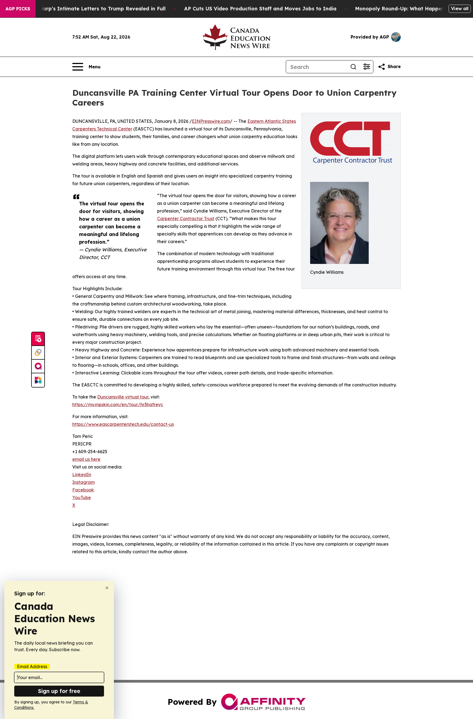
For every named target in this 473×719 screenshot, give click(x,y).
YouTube (81, 497)
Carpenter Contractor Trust (185, 218)
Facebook (83, 490)
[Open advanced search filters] (366, 66)
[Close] (106, 587)
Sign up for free (59, 691)
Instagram (83, 482)
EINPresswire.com (211, 121)
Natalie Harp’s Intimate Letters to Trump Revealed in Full (92, 8)
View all (459, 8)
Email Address (32, 666)
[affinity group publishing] (38, 366)
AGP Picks (17, 8)
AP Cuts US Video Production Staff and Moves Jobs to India (260, 8)
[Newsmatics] (38, 380)
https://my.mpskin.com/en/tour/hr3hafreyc (117, 404)
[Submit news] (38, 339)
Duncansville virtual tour (122, 397)
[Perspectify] (38, 353)
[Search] (353, 66)
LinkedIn (81, 474)
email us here (86, 459)
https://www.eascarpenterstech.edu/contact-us (123, 424)
